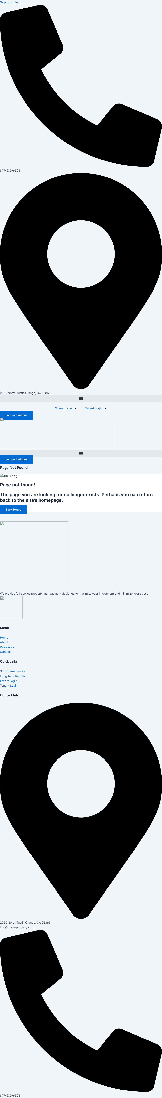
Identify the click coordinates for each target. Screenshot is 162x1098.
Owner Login (63, 408)
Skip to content (10, 2)
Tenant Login (93, 408)
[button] (81, 398)
